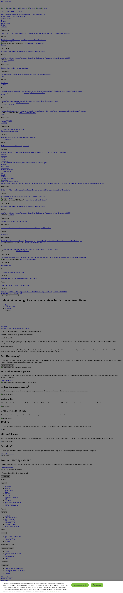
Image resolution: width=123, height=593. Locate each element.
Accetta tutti (97, 585)
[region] (61, 587)
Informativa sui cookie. (53, 591)
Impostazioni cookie (80, 585)
